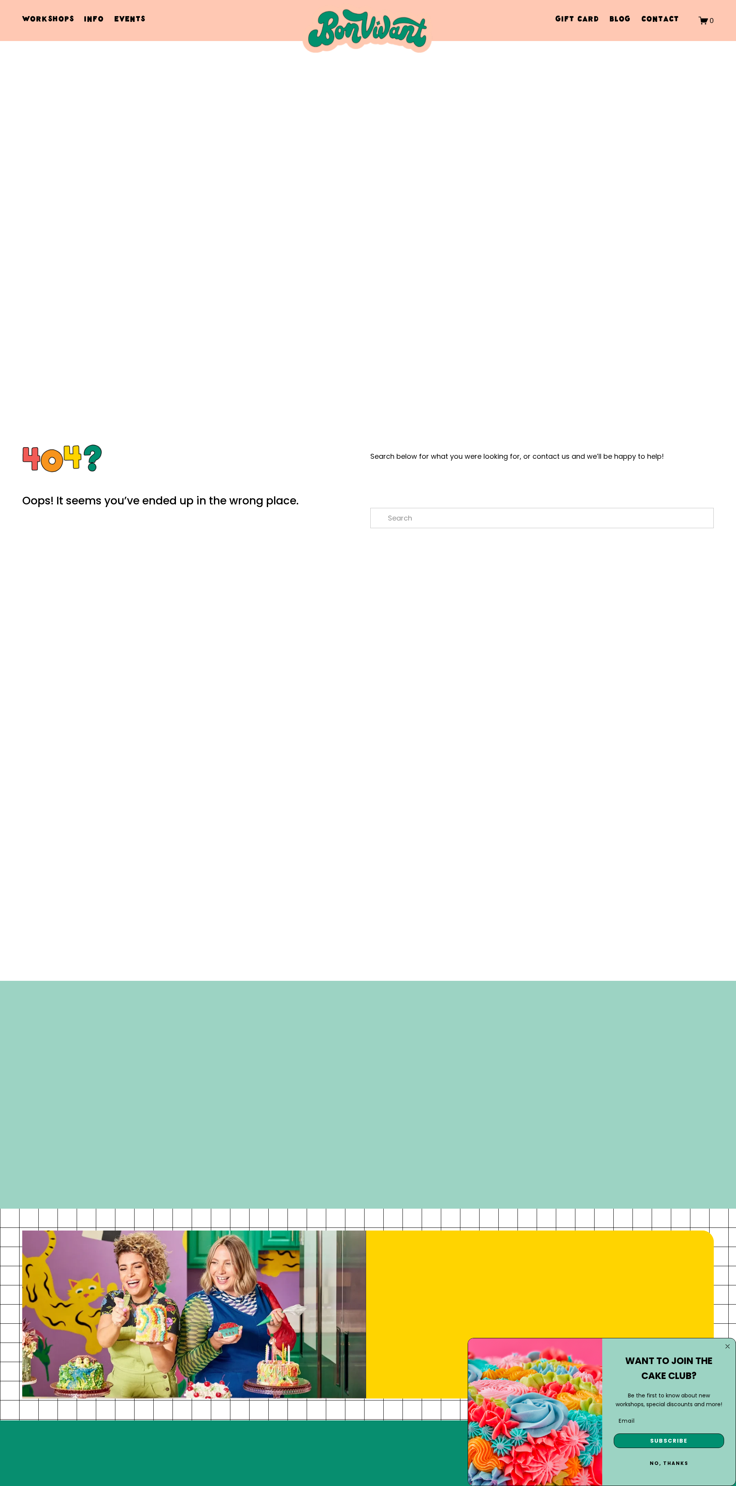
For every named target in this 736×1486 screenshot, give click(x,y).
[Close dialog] (727, 1346)
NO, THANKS (669, 1463)
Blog (620, 20)
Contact (660, 20)
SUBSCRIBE (669, 1441)
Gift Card (577, 20)
